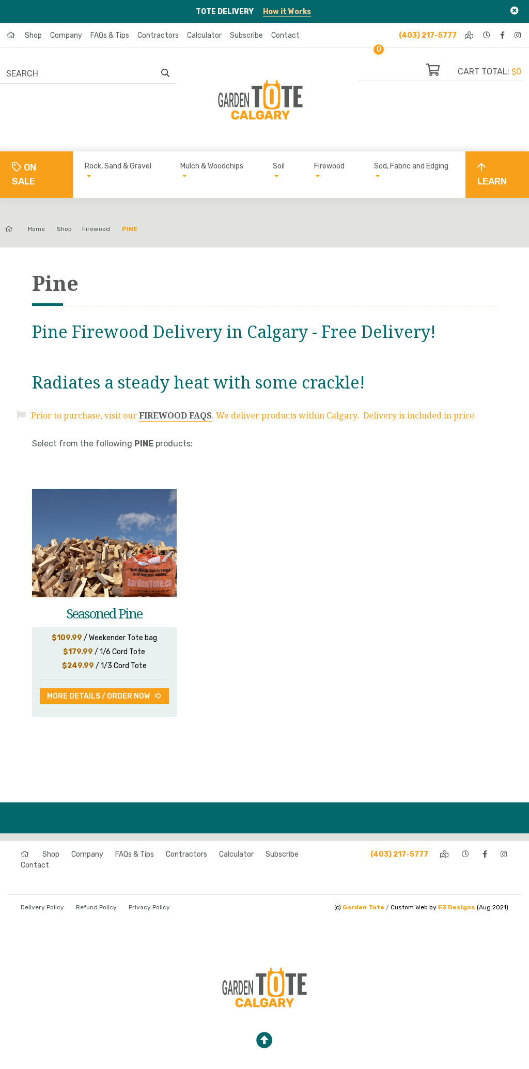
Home (36, 229)
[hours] (487, 35)
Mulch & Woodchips (211, 166)
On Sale (24, 174)
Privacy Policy (149, 907)
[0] (442, 71)
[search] (165, 73)
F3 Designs (456, 907)
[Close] (514, 10)
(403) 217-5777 (428, 35)
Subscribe (246, 35)
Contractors (158, 35)
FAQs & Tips (109, 35)
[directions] (470, 35)
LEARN (492, 181)
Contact (285, 35)
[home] (12, 35)
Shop (33, 35)
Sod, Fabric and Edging (411, 166)
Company (66, 35)
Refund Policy (96, 907)
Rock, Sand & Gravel (118, 166)
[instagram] (518, 35)
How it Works (287, 11)
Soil (279, 166)
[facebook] (503, 35)
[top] (264, 1040)
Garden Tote (363, 907)
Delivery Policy (42, 907)
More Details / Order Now (98, 696)
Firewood (329, 166)
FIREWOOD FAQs (175, 415)
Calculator (204, 35)
